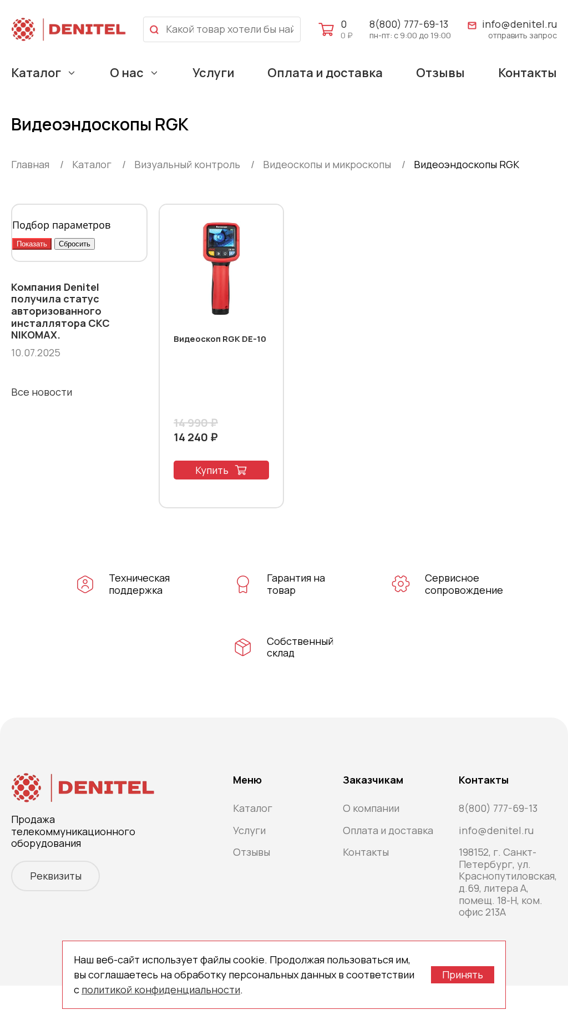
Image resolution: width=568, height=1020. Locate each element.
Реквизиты (56, 875)
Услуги (213, 72)
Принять (462, 974)
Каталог (36, 72)
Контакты (527, 72)
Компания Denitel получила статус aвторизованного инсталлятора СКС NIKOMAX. (60, 311)
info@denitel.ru (519, 24)
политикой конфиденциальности (161, 989)
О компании (371, 808)
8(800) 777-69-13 (408, 24)
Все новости (41, 391)
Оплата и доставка (325, 72)
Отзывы (440, 72)
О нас (127, 72)
